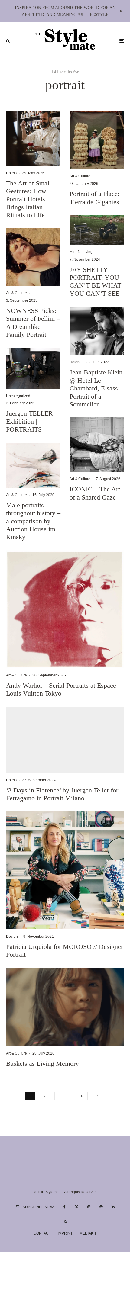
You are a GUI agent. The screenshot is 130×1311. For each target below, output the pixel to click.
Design (12, 936)
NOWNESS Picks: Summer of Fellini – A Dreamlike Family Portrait (33, 322)
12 (82, 1095)
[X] (76, 1206)
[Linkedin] (113, 1206)
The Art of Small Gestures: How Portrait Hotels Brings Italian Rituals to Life (28, 199)
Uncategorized (18, 396)
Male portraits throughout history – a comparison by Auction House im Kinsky (33, 521)
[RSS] (65, 1221)
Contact (42, 1233)
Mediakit (88, 1233)
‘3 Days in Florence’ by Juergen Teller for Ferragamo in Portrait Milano (62, 794)
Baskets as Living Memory (42, 1063)
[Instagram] (89, 1206)
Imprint (65, 1233)
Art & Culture (16, 293)
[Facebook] (64, 1206)
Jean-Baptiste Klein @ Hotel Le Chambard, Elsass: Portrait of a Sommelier (96, 388)
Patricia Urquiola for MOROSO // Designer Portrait (64, 950)
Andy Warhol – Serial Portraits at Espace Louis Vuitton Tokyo (61, 689)
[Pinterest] (101, 1206)
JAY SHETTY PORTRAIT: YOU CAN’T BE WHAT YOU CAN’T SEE (95, 281)
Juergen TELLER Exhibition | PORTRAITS (29, 421)
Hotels (11, 173)
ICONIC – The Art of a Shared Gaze (95, 493)
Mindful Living (81, 252)
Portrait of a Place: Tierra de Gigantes (94, 197)
